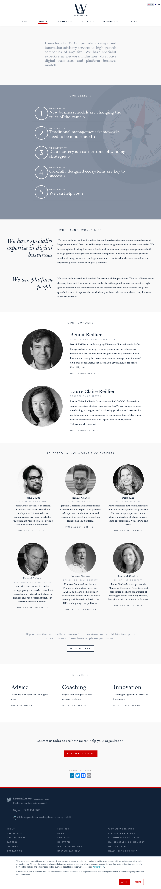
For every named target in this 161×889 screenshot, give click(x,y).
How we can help (69, 851)
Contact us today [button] (80, 754)
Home (25, 22)
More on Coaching (74, 705)
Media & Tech (117, 847)
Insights (109, 22)
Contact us (14, 851)
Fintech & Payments (121, 833)
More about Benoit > (84, 374)
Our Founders (16, 838)
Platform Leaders (22, 799)
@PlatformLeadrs (41, 800)
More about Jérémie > (80, 527)
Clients (86, 22)
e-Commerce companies (124, 838)
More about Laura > (128, 605)
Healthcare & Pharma (123, 851)
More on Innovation (127, 705)
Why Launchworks (69, 847)
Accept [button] (124, 881)
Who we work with (121, 829)
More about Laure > (84, 431)
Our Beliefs (14, 833)
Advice (61, 833)
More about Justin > (32, 531)
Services (63, 22)
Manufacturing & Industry (126, 842)
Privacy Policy (98, 866)
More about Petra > (128, 531)
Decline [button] (137, 881)
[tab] (82, 113)
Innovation (64, 842)
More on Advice (22, 705)
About (43, 22)
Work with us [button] (80, 649)
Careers (12, 842)
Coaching (63, 838)
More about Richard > (32, 608)
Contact (133, 22)
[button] (80, 113)
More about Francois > (80, 609)
